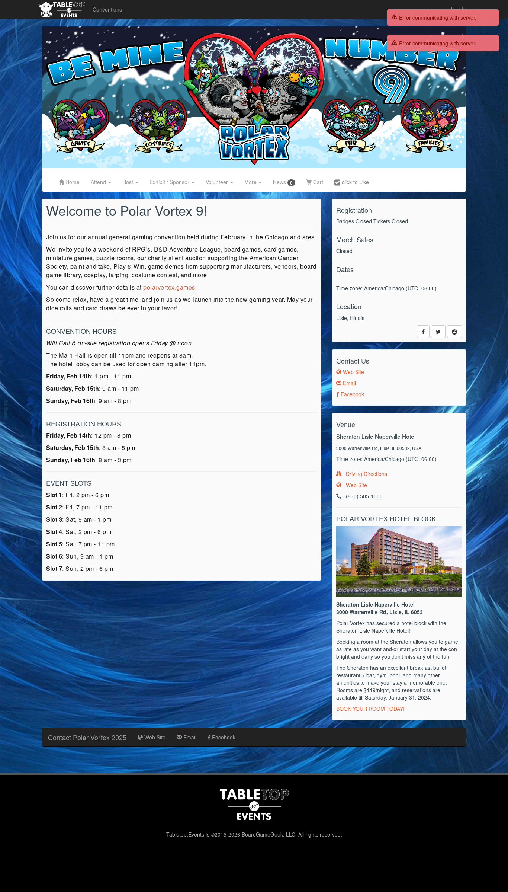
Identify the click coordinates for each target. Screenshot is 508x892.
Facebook (351, 394)
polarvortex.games (169, 287)
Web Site (352, 371)
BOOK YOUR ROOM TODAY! (370, 708)
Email (348, 383)
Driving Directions (364, 473)
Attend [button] (99, 182)
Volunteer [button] (217, 182)
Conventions (107, 9)
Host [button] (128, 182)
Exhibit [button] (169, 182)
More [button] (251, 182)
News (283, 182)
